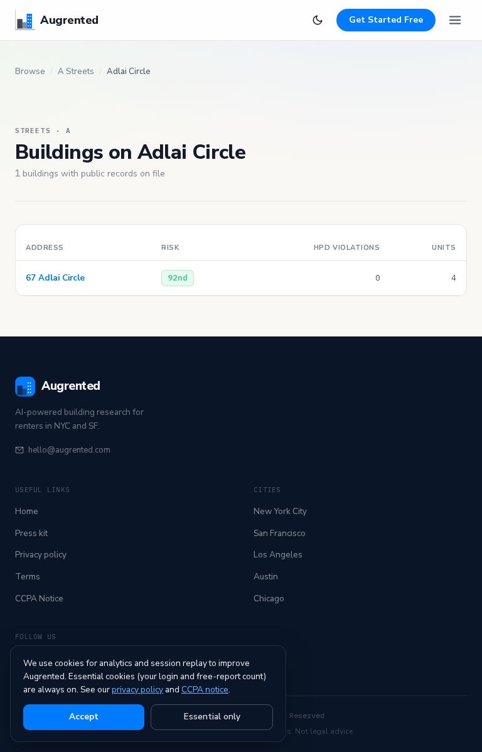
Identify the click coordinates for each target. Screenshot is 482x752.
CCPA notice (204, 690)
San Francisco (280, 533)
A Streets (76, 71)
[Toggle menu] (455, 20)
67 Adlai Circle (55, 278)
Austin (266, 577)
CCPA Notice (39, 598)
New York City (280, 511)
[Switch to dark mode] (317, 20)
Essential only (212, 716)
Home (26, 511)
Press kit (31, 533)
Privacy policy (41, 555)
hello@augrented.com (69, 450)
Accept (84, 716)
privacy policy (137, 690)
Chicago (269, 598)
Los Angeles (278, 555)
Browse (30, 71)
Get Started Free (386, 20)
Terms (27, 577)
